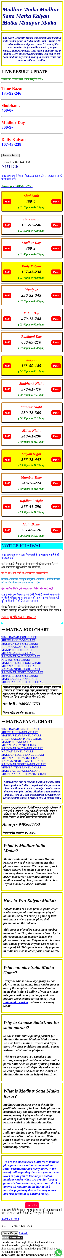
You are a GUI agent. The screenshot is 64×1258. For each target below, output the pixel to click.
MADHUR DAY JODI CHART (20, 643)
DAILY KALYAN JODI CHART (20, 646)
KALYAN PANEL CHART (17, 751)
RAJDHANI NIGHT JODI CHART (22, 672)
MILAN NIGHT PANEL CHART (21, 757)
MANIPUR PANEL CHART (18, 741)
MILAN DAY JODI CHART (18, 653)
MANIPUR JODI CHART (16, 649)
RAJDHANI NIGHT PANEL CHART (23, 764)
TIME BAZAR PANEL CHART (20, 729)
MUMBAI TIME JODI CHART (20, 675)
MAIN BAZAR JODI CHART (19, 678)
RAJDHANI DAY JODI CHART (20, 656)
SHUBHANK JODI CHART (18, 640)
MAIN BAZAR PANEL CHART (20, 770)
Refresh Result (10, 155)
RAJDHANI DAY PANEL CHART (22, 748)
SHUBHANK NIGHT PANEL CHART (24, 773)
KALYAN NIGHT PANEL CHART (22, 761)
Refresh (23, 1233)
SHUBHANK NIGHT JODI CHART (23, 681)
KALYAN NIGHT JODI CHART (20, 669)
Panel (56, 201)
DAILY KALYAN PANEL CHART (22, 738)
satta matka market (15, 1002)
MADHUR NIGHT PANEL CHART (22, 754)
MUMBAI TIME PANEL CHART (21, 767)
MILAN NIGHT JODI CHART (19, 665)
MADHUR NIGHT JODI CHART (21, 662)
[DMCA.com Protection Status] (12, 1238)
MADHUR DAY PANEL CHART (21, 735)
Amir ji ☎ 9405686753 (18, 617)
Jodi (7, 201)
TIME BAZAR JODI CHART (18, 637)
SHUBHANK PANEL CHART (19, 732)
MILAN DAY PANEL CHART (19, 745)
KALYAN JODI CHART (16, 659)
